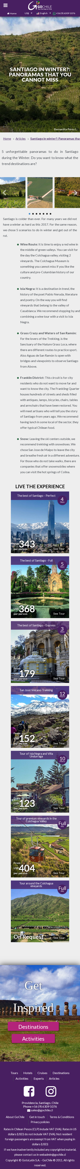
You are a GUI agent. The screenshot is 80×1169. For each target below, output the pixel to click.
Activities (33, 1038)
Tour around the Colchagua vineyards (36, 885)
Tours (14, 1073)
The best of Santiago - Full (36, 560)
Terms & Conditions (62, 1117)
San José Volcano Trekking (36, 690)
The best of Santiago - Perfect (36, 495)
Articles (54, 1078)
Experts (39, 1078)
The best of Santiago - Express (36, 625)
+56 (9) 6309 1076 (65, 13)
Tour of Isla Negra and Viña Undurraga (36, 755)
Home (13, 13)
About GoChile (15, 1117)
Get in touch (37, 1117)
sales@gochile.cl (41, 1110)
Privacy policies (40, 1122)
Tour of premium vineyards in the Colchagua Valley (36, 820)
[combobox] (26, 13)
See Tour (59, 548)
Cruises (42, 1073)
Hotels (27, 1073)
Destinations (33, 1027)
